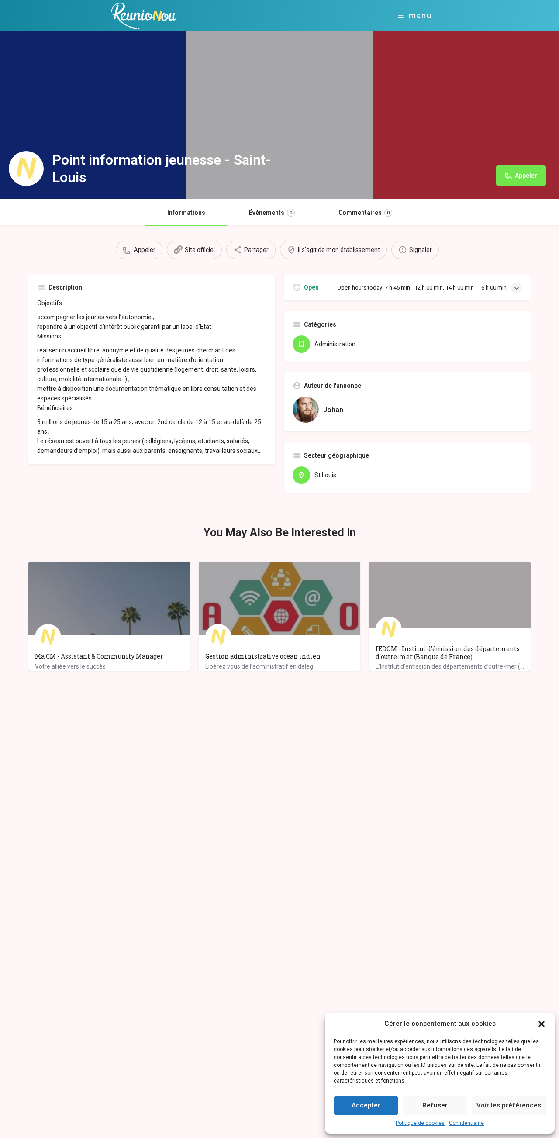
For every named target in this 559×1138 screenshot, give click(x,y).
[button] (541, 1024)
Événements (270, 212)
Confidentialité (466, 1123)
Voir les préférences (508, 1105)
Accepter (366, 1105)
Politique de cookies (420, 1123)
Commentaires (364, 212)
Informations (186, 212)
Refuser (435, 1105)
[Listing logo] (26, 168)
